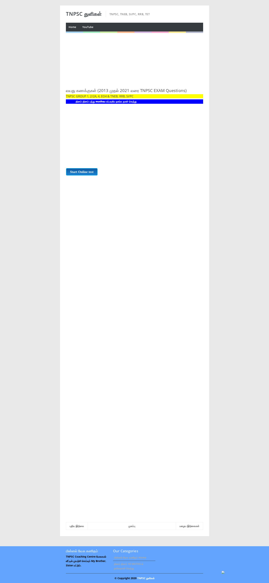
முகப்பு (131, 526)
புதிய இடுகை (77, 526)
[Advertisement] (134, 58)
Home (72, 27)
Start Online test (82, 172)
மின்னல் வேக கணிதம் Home (130, 557)
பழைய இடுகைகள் (189, 526)
